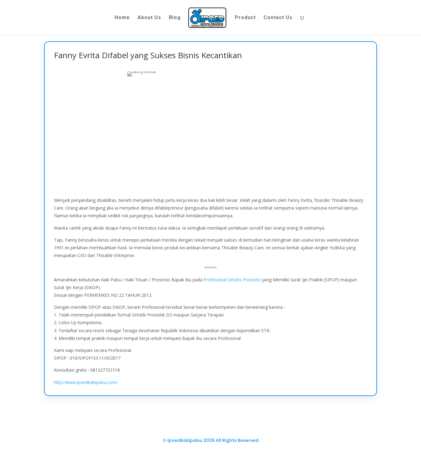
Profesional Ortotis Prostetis (232, 280)
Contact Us (278, 17)
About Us (149, 17)
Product (245, 17)
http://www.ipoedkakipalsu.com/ (86, 382)
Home (122, 17)
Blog (175, 17)
